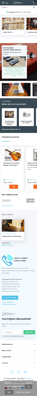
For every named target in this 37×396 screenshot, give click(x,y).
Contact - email (10, 298)
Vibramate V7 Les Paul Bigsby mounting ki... (11, 164)
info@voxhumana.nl (9, 304)
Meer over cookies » (24, 392)
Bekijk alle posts (7, 245)
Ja (28, 387)
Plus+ (31, 378)
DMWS (26, 378)
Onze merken (7, 206)
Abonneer (29, 332)
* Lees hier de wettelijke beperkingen (13, 336)
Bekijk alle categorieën (10, 129)
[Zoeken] (34, 7)
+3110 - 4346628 (7, 302)
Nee (9, 392)
